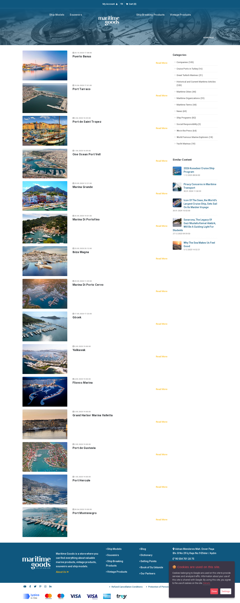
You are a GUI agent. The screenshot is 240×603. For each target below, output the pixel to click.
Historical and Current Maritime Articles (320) (196, 83)
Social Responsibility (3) (189, 124)
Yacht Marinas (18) (186, 143)
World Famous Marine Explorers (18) (195, 137)
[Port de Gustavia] (44, 456)
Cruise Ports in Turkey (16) (190, 68)
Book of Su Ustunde (151, 567)
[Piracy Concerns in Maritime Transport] (177, 186)
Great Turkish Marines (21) (190, 75)
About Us (61, 572)
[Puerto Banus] (44, 65)
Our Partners (147, 573)
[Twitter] (35, 586)
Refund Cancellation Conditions (127, 587)
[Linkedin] (50, 586)
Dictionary (146, 555)
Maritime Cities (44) (186, 91)
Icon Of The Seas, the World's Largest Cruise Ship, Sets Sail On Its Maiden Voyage (200, 204)
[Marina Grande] (44, 195)
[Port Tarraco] (44, 98)
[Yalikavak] (44, 358)
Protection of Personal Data (162, 587)
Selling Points (148, 561)
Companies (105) (185, 62)
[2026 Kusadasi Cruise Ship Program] (177, 170)
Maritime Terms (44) (187, 104)
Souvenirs (76, 14)
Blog (143, 549)
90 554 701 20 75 (184, 558)
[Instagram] (45, 586)
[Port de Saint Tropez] (44, 130)
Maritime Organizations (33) (191, 98)
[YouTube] (24, 586)
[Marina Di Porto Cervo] (44, 293)
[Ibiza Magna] (44, 261)
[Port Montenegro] (44, 522)
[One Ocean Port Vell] (44, 163)
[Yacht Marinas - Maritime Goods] (109, 20)
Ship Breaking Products (150, 14)
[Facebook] (30, 586)
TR (121, 4)
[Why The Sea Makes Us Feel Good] (177, 245)
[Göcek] (44, 326)
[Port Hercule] (44, 489)
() (132, 4)
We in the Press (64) (187, 130)
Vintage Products (180, 14)
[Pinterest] (40, 586)
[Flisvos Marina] (44, 391)
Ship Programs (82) (186, 117)
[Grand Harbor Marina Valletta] (44, 424)
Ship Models (56, 14)
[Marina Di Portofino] (44, 228)
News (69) (182, 111)
